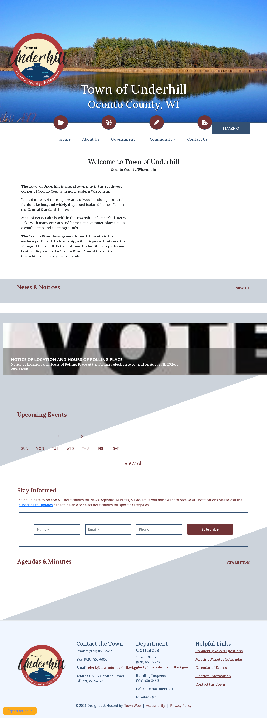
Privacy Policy (180, 705)
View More (19, 369)
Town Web (132, 705)
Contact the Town (210, 684)
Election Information (213, 676)
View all (243, 288)
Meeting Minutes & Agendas (219, 659)
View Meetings (238, 562)
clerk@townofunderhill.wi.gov (114, 668)
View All (133, 463)
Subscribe (210, 529)
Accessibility (155, 705)
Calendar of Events (211, 668)
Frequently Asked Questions (219, 651)
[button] (124, 139)
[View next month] (82, 436)
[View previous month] (59, 436)
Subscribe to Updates (36, 505)
